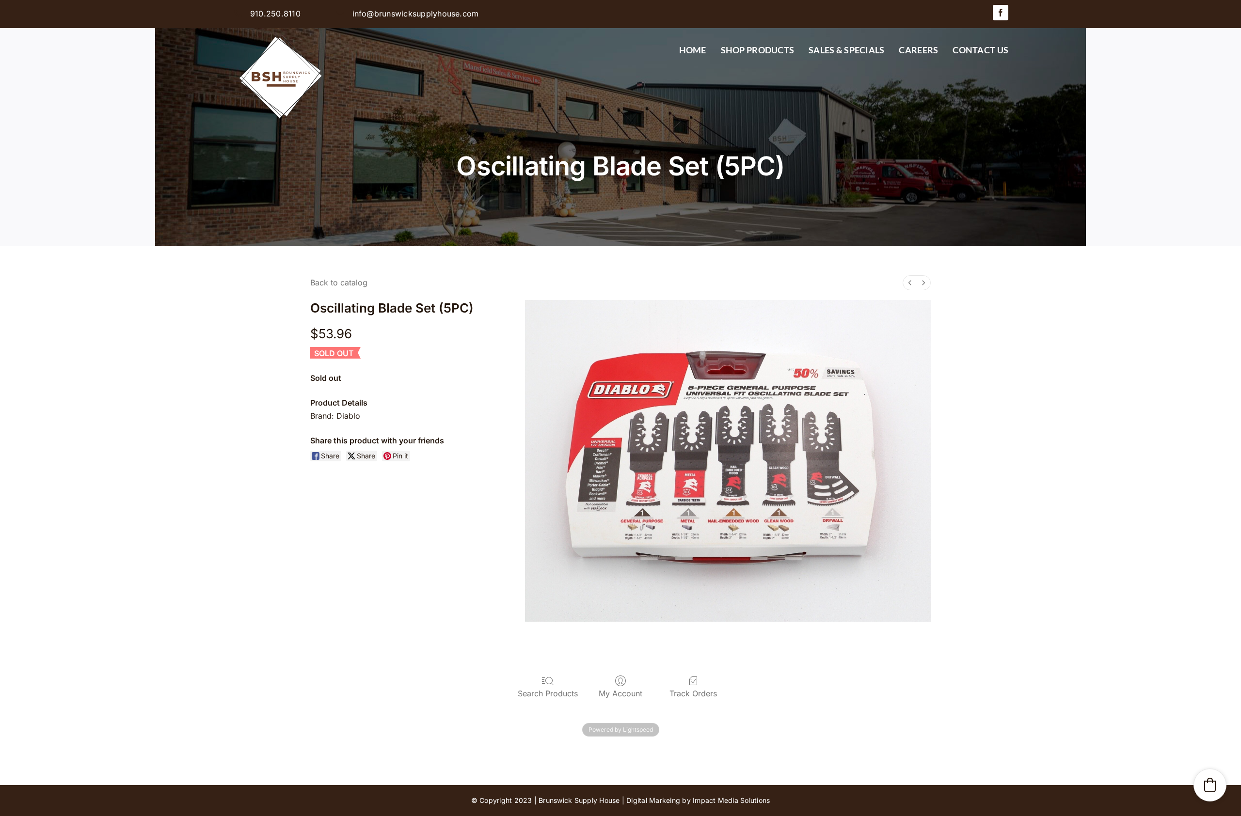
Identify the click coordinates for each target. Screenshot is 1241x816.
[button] (1209, 785)
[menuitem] (910, 283)
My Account (620, 693)
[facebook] (1000, 12)
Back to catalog (338, 282)
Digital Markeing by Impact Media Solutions (698, 800)
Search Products (548, 693)
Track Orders (693, 693)
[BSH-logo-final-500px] (281, 32)
